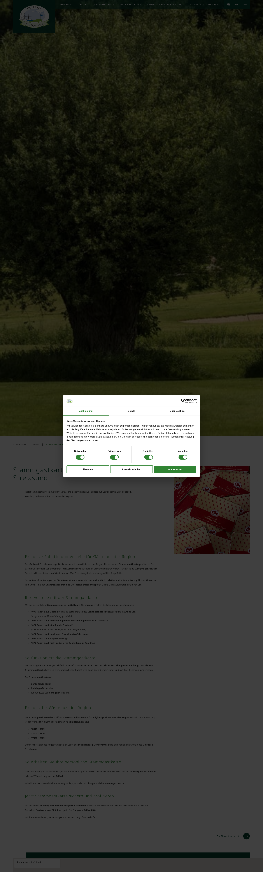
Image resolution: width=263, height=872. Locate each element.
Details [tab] (131, 411)
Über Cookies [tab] (177, 411)
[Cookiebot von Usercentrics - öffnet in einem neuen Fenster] (183, 401)
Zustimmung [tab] (86, 411)
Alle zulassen (175, 469)
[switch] (114, 457)
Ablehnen (88, 469)
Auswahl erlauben (131, 469)
